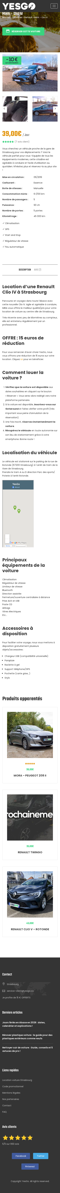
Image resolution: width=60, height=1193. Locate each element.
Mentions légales (11, 1092)
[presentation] (4, 109)
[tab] (24, 270)
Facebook (21, 1156)
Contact (6, 1105)
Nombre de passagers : (15, 199)
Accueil (6, 17)
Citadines (17, 17)
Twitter (40, 1156)
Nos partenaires (10, 1099)
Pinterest (30, 1166)
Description (25, 270)
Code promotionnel (12, 1086)
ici (22, 359)
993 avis (14, 1143)
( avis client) (22, 141)
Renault (28, 17)
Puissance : (8, 205)
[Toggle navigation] (54, 6)
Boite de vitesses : (12, 188)
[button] (16, 997)
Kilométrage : (10, 216)
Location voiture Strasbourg (17, 1080)
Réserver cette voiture (26, 31)
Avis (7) (37, 270)
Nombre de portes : (13, 210)
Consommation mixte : (15, 193)
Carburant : (8, 182)
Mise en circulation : (13, 177)
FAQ (4, 1111)
